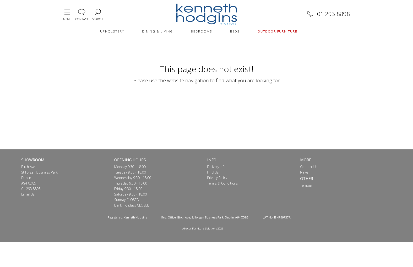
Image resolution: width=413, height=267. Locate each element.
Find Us (213, 172)
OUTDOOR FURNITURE (277, 31)
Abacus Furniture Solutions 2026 (202, 228)
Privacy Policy (217, 177)
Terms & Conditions (222, 183)
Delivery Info (216, 166)
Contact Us (308, 166)
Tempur (306, 185)
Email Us (28, 194)
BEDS (235, 31)
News (304, 172)
